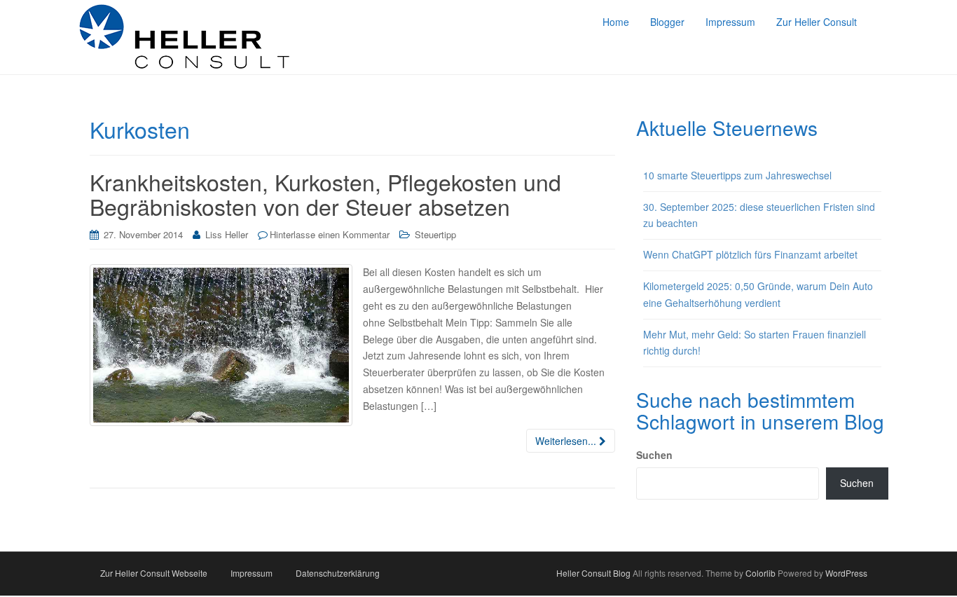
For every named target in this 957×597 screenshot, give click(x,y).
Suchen (654, 455)
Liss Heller (226, 234)
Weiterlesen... (567, 441)
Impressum (251, 573)
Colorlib (760, 573)
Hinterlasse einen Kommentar (330, 234)
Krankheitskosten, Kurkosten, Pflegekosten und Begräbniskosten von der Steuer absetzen (325, 193)
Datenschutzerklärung (338, 573)
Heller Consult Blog (593, 573)
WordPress (846, 573)
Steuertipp (435, 234)
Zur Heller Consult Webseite (153, 573)
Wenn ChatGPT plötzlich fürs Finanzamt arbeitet (750, 254)
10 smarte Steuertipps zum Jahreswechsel (737, 175)
